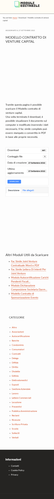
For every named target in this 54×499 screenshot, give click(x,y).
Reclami (15, 415)
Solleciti (16, 433)
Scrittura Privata (20, 424)
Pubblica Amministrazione (24, 411)
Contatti (15, 466)
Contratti (16, 354)
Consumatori (18, 349)
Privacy (14, 475)
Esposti (15, 385)
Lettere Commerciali (21, 398)
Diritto (15, 367)
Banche (15, 341)
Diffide (15, 363)
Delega (15, 358)
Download (14, 181)
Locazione (16, 402)
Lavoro (15, 393)
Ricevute (16, 420)
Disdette (16, 371)
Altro (14, 327)
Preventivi (17, 407)
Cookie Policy (17, 470)
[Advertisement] (27, 75)
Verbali (15, 438)
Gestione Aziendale (21, 389)
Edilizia (15, 376)
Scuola (15, 429)
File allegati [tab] (28, 190)
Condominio (18, 345)
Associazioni (18, 332)
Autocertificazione (21, 336)
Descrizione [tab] (14, 190)
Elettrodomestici (20, 380)
